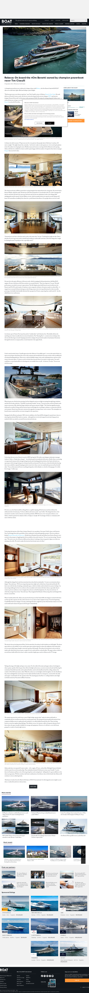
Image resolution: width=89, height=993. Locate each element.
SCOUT (63, 958)
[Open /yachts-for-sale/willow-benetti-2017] (69, 114)
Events (27, 975)
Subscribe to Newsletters (74, 120)
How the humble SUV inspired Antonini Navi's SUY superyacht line (80, 874)
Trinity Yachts (5, 937)
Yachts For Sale (20, 977)
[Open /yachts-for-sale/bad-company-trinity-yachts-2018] (15, 926)
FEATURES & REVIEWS (25, 23)
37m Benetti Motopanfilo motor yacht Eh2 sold (73, 835)
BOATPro (28, 977)
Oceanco (63, 915)
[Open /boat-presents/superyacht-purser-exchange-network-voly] (37, 874)
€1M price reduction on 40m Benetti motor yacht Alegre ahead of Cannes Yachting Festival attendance (15, 814)
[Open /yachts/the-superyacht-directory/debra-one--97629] (74, 95)
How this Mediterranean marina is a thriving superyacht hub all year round (51, 884)
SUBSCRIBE (57, 20)
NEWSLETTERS (65, 20)
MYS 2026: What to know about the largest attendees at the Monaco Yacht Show (13, 836)
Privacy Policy (3, 987)
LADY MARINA (36, 935)
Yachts (18, 975)
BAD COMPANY (7, 935)
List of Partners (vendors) (29, 119)
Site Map (28, 981)
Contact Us (2, 979)
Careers (2, 981)
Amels (3, 915)
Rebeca (38, 88)
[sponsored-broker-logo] (5, 910)
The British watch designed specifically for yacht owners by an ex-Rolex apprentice (80, 884)
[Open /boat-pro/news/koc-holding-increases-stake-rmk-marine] (37, 852)
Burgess (7, 151)
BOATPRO (84, 23)
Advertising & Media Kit (5, 975)
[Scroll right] (83, 855)
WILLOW (76, 111)
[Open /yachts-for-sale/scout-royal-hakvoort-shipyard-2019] (73, 948)
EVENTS (78, 23)
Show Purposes (39, 123)
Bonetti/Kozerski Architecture (16, 535)
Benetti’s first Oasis (50, 94)
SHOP (52, 20)
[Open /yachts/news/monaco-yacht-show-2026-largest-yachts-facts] (15, 826)
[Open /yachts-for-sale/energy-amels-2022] (73, 926)
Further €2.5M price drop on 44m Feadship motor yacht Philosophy (58, 859)
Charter (19, 979)
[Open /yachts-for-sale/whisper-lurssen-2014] (44, 948)
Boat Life (19, 983)
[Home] (8, 22)
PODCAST (47, 20)
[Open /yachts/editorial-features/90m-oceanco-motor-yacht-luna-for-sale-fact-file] (73, 803)
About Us (2, 977)
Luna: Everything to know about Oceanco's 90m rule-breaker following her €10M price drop (73, 813)
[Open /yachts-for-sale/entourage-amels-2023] (15, 903)
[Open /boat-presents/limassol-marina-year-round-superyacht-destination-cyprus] (37, 885)
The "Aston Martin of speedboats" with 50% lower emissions (22, 874)
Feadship (33, 937)
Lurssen (33, 960)
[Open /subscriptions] (50, 983)
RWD (49, 96)
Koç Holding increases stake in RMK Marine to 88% (35, 859)
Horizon (33, 915)
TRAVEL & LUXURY (59, 23)
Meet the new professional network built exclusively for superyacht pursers (52, 874)
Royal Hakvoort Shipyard (67, 960)
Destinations (20, 981)
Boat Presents (20, 985)
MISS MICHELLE (36, 913)
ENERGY (63, 935)
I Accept (49, 123)
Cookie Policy (3, 985)
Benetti (6, 102)
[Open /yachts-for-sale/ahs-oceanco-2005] (73, 903)
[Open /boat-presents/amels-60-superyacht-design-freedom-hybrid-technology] (8, 885)
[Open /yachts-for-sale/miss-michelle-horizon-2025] (44, 903)
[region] (45, 113)
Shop (27, 979)
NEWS (16, 23)
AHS (62, 913)
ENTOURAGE (6, 913)
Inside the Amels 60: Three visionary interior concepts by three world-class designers (22, 884)
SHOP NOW (33, 786)
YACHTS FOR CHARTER (47, 23)
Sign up (77, 980)
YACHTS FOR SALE (36, 23)
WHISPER (34, 958)
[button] (82, 50)
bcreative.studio (30, 983)
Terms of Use (3, 983)
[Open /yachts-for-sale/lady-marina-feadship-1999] (44, 926)
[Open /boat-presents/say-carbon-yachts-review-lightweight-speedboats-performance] (8, 874)
